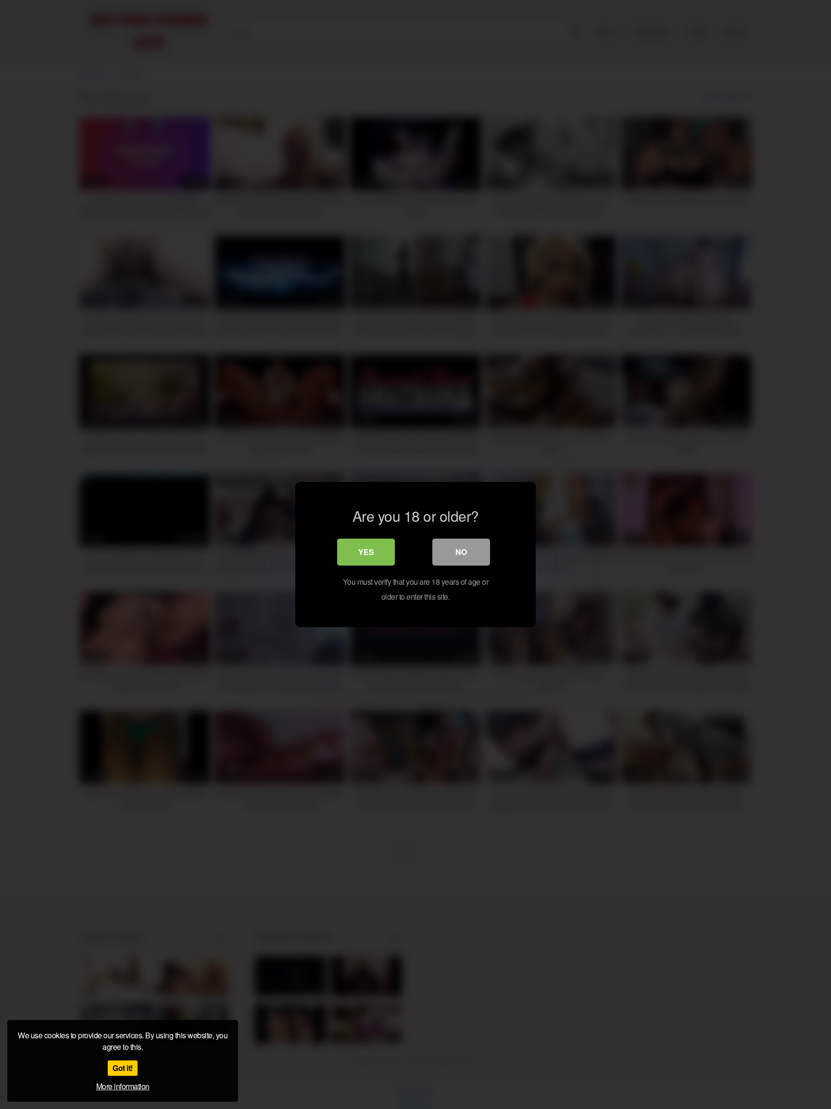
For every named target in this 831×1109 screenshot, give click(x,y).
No (461, 551)
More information (123, 1086)
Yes (366, 551)
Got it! (123, 1067)
